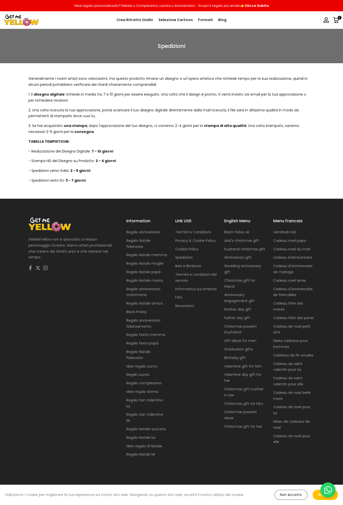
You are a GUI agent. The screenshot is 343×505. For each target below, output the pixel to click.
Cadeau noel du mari (291, 249)
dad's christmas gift (241, 240)
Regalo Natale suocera (146, 428)
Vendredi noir (284, 232)
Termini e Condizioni (193, 232)
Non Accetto (291, 494)
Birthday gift (235, 357)
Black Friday (136, 311)
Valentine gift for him (243, 366)
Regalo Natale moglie (144, 263)
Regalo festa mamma (145, 334)
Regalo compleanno (144, 383)
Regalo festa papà (142, 343)
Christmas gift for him (243, 403)
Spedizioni (184, 257)
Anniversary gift (238, 257)
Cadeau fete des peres (293, 317)
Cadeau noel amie (289, 280)
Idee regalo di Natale (144, 446)
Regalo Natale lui (140, 437)
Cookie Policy (186, 249)
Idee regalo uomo (141, 366)
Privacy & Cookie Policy (195, 240)
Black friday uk (236, 232)
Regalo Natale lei (140, 454)
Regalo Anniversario (143, 232)
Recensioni (184, 305)
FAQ (178, 297)
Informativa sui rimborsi (196, 289)
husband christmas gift (244, 249)
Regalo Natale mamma (146, 254)
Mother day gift (237, 309)
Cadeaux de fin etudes (293, 355)
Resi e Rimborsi (188, 265)
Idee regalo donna (142, 391)
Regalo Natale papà (143, 271)
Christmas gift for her (243, 426)
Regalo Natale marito (144, 280)
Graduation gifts (238, 349)
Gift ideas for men (240, 340)
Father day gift (237, 317)
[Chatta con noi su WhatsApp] (327, 489)
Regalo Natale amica (144, 303)
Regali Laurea (137, 374)
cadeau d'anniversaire (292, 257)
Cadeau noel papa (289, 240)
